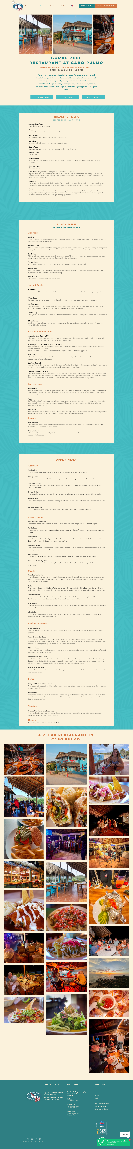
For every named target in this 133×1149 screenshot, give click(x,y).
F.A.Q (96, 1098)
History (97, 1095)
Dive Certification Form (102, 1103)
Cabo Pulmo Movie (100, 1106)
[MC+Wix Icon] (40, 1138)
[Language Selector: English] (74, 6)
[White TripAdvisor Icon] (32, 1138)
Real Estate (98, 1101)
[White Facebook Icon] (36, 1138)
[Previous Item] (22, 34)
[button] (54, 6)
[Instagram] (28, 1138)
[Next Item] (111, 34)
